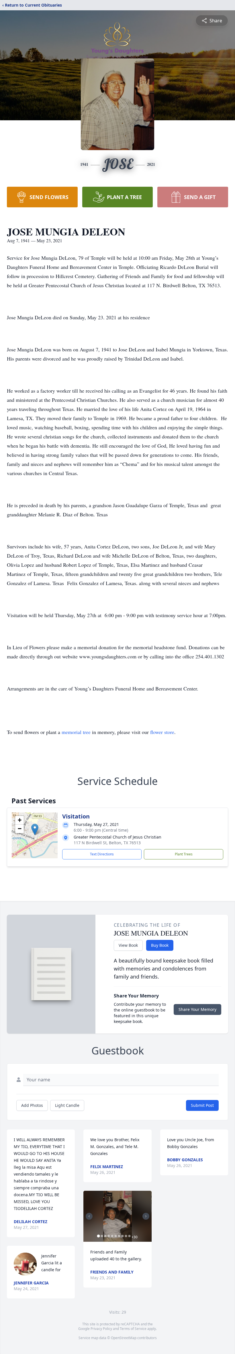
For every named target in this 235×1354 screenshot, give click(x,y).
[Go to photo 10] (129, 1236)
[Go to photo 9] (126, 1236)
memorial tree (76, 732)
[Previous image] (89, 1216)
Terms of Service (133, 1328)
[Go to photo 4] (108, 1236)
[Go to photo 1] (98, 1236)
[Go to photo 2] (102, 1236)
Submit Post (202, 1105)
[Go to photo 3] (105, 1236)
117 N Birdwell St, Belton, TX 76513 (107, 842)
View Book (128, 945)
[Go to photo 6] (115, 1236)
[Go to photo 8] (122, 1236)
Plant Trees (184, 854)
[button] (34, 829)
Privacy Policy (101, 1328)
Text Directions (102, 854)
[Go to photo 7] (119, 1236)
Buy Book (160, 945)
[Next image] (145, 1216)
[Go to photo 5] (112, 1236)
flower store (162, 732)
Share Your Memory (197, 1009)
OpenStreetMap (123, 1337)
